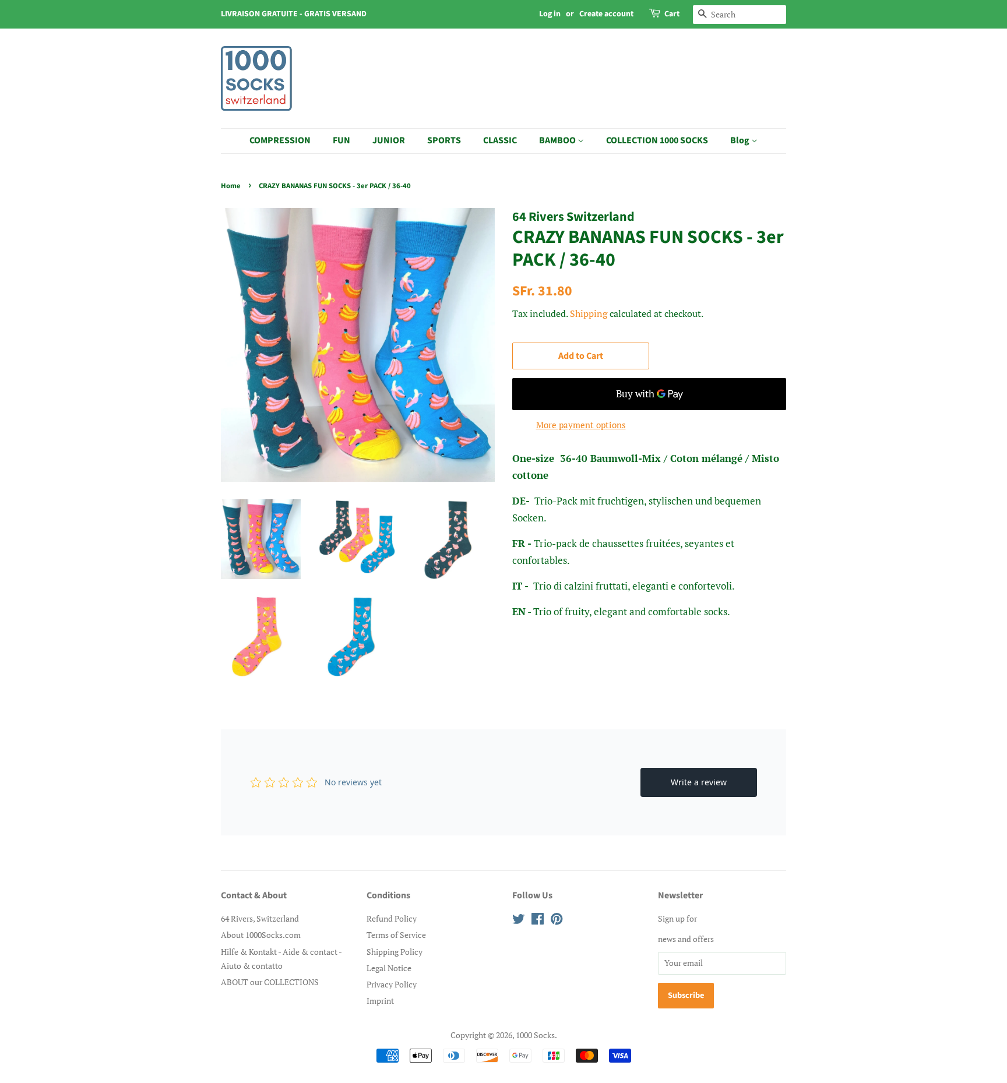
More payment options (581, 425)
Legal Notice (389, 967)
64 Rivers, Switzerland (260, 918)
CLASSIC (500, 140)
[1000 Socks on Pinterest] (556, 920)
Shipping (588, 313)
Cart (671, 14)
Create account (606, 14)
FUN (341, 140)
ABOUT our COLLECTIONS (270, 981)
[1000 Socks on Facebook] (537, 920)
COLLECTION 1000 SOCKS (657, 140)
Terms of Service (396, 934)
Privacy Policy (392, 984)
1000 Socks (535, 1034)
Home (231, 186)
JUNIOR (388, 140)
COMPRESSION (280, 140)
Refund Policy (392, 918)
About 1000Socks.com (261, 934)
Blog (740, 140)
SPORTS (444, 140)
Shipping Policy (394, 951)
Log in (550, 14)
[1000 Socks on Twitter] (518, 920)
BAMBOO (558, 140)
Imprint (380, 1000)
